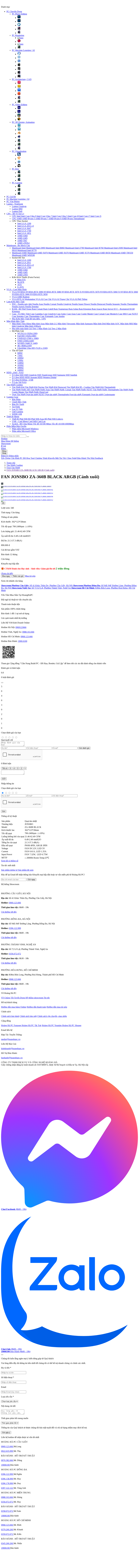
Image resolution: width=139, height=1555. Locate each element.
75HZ (20, 355)
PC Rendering (18, 35)
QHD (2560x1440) (25, 341)
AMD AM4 (22, 236)
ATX (19, 284)
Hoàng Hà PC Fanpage (11, 1025)
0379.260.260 (7, 1529)
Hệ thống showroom (35, 998)
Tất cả (4, 768)
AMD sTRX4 (23, 243)
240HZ (20, 370)
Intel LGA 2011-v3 (25, 226)
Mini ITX (21, 280)
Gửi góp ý (6, 1432)
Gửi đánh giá (84, 748)
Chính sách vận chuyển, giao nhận (52, 1016)
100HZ (20, 358)
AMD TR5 (22, 240)
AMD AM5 (22, 238)
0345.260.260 (7, 1543)
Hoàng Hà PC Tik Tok (31, 1025)
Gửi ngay (31, 879)
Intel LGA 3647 (24, 228)
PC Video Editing (19, 104)
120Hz (20, 360)
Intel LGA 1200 (24, 223)
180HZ (20, 367)
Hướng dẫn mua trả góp (57, 1007)
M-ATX (20, 282)
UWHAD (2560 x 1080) (28, 338)
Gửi (3, 811)
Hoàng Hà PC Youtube (52, 1025)
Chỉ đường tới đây (9, 912)
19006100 (5, 1465)
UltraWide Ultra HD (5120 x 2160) (32, 348)
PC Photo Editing (19, 14)
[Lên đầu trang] (2, 1354)
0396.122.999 (15, 928)
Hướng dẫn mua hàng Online (13, 1007)
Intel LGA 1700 (24, 231)
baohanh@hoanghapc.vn (12, 1058)
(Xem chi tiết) (7, 573)
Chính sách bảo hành (10, 1016)
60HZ (20, 353)
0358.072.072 (7, 1511)
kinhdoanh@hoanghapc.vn (12, 1048)
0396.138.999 (7, 1479)
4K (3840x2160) (24, 345)
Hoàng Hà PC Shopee (71, 1025)
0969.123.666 (15, 903)
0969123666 (20, 627)
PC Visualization (19, 151)
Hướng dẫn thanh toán (36, 1007)
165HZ (20, 365)
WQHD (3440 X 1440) (27, 343)
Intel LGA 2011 (24, 262)
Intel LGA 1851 (24, 233)
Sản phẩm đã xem (25, 870)
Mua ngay (6, 576)
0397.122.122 (7, 1488)
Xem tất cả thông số (9, 861)
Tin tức (47, 998)
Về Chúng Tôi (7, 998)
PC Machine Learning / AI (23, 50)
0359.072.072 (7, 1534)
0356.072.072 (15, 954)
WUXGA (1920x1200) (27, 333)
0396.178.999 (7, 1483)
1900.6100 (22, 641)
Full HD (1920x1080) (26, 336)
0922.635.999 (7, 1451)
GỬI (4, 779)
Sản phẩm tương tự (9, 870)
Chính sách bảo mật (28, 1016)
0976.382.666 (7, 1460)
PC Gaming (17, 183)
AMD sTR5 (22, 275)
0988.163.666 (28, 632)
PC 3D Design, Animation (23, 122)
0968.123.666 (27, 636)
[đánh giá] (2, 682)
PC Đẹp (15, 169)
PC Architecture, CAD (21, 79)
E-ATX (20, 287)
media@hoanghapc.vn (10, 1039)
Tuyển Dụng (20, 998)
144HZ (20, 363)
